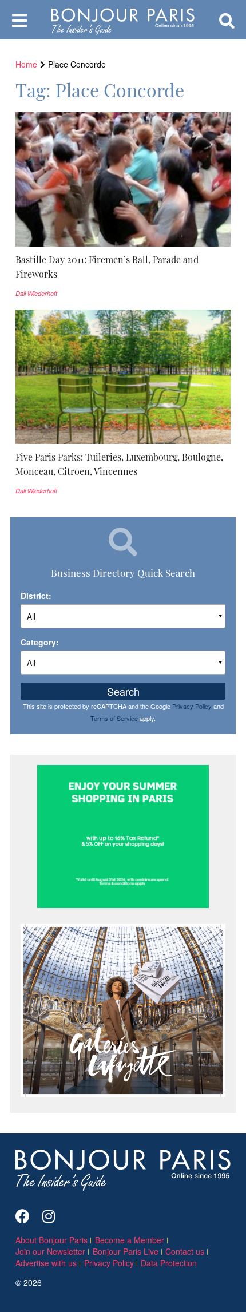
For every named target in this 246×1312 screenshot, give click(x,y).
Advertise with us (46, 1263)
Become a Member (129, 1240)
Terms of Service (114, 718)
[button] (123, 267)
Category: (40, 642)
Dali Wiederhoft (36, 293)
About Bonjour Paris (51, 1240)
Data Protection (169, 1263)
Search (123, 691)
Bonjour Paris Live (125, 1251)
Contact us (184, 1251)
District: (36, 595)
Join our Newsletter (50, 1251)
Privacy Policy (192, 706)
